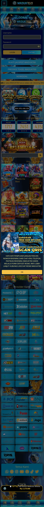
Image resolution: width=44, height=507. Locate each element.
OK (22, 272)
